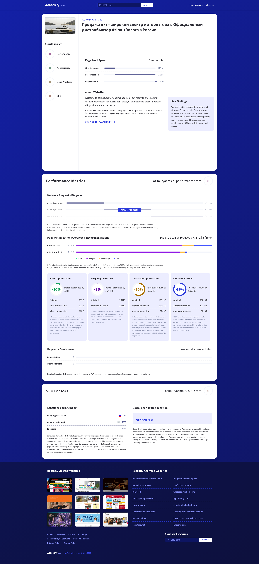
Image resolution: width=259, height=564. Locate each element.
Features (61, 534)
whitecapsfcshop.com (184, 491)
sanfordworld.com (182, 485)
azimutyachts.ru (92, 19)
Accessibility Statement (58, 538)
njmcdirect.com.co (141, 485)
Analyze (147, 5)
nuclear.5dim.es (139, 518)
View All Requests (130, 210)
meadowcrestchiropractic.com (147, 478)
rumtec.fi (136, 491)
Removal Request (81, 538)
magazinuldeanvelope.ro (185, 478)
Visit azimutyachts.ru (98, 122)
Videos (50, 534)
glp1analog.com (181, 498)
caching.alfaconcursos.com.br (188, 511)
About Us (210, 5)
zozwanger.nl (138, 505)
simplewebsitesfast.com (185, 505)
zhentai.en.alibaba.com (143, 511)
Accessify (55, 5)
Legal (84, 534)
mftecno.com (179, 524)
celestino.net (138, 524)
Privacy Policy (53, 543)
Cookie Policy (70, 543)
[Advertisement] (148, 46)
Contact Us (73, 534)
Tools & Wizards (196, 5)
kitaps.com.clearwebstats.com (188, 518)
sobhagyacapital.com (143, 498)
